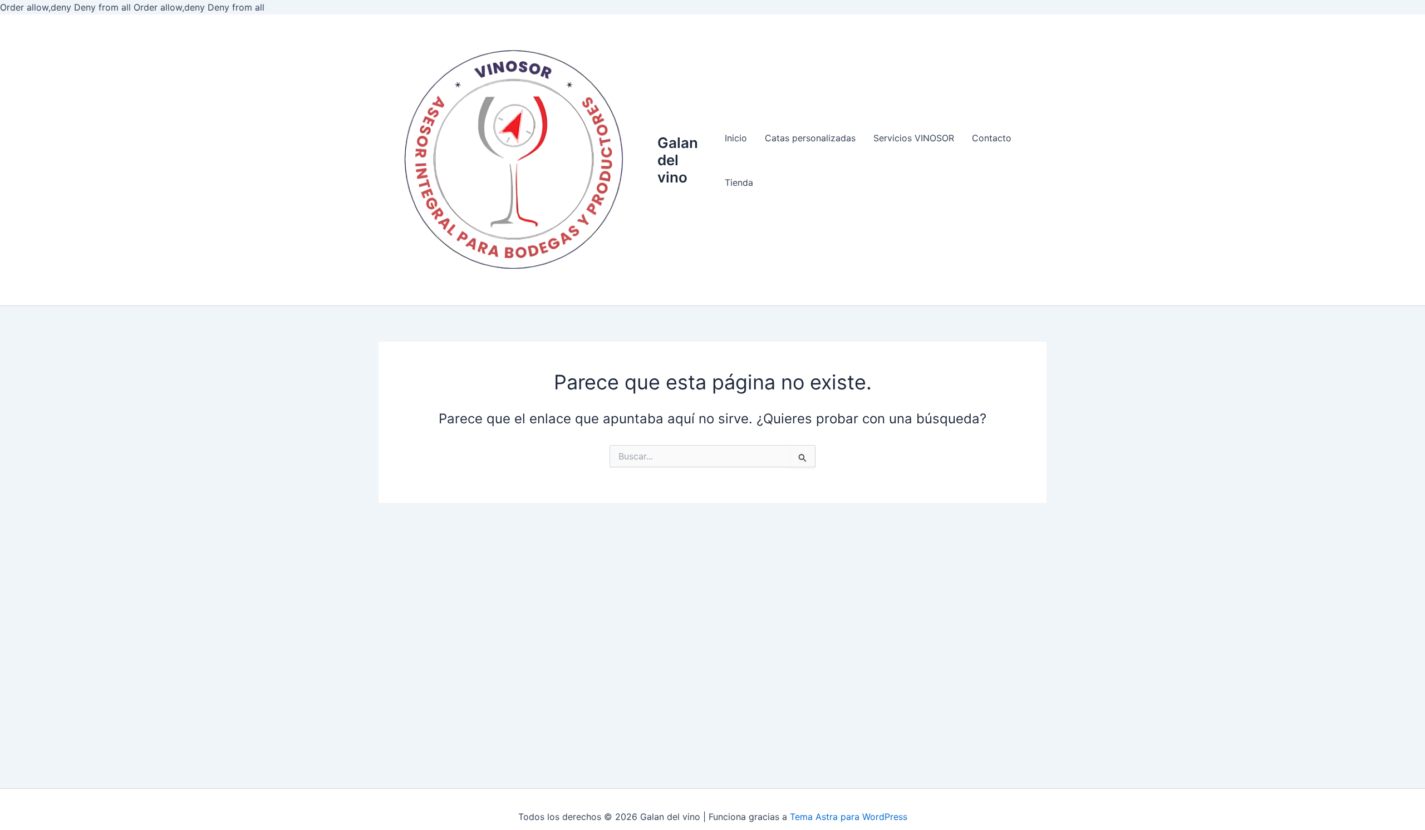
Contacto (991, 138)
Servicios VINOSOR (913, 138)
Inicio (736, 138)
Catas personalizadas (810, 138)
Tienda (739, 182)
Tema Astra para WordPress (848, 816)
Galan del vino (677, 160)
